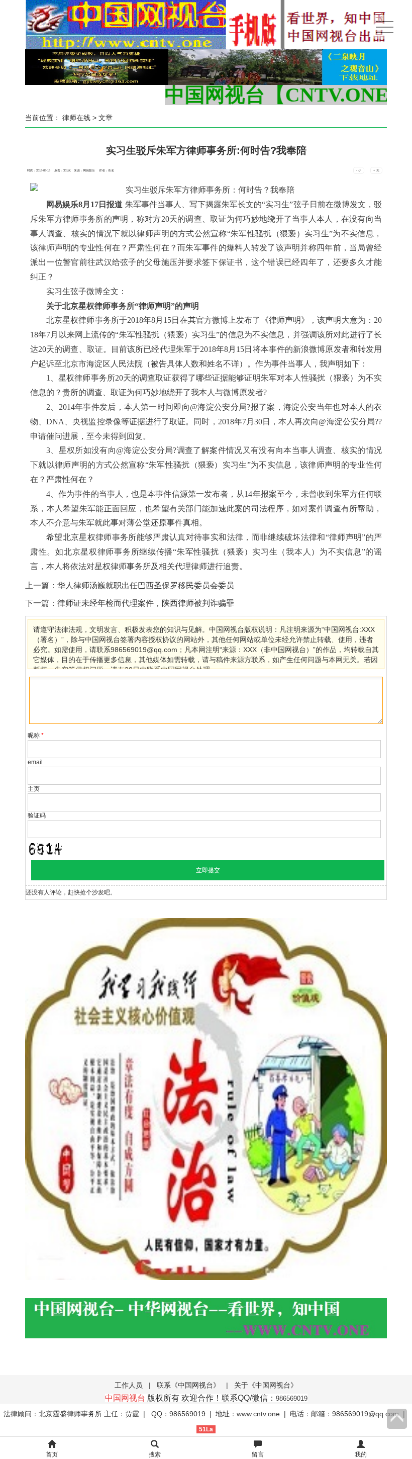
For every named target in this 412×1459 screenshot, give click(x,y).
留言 (258, 1454)
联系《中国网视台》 (188, 1385)
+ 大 (376, 170)
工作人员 (129, 1385)
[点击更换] (45, 849)
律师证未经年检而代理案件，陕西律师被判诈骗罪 (145, 603)
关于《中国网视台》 (265, 1385)
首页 (52, 1454)
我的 (361, 1454)
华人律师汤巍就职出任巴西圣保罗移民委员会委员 (145, 585)
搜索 (155, 1454)
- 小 (358, 170)
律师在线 (76, 118)
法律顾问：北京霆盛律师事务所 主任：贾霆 (71, 1414)
